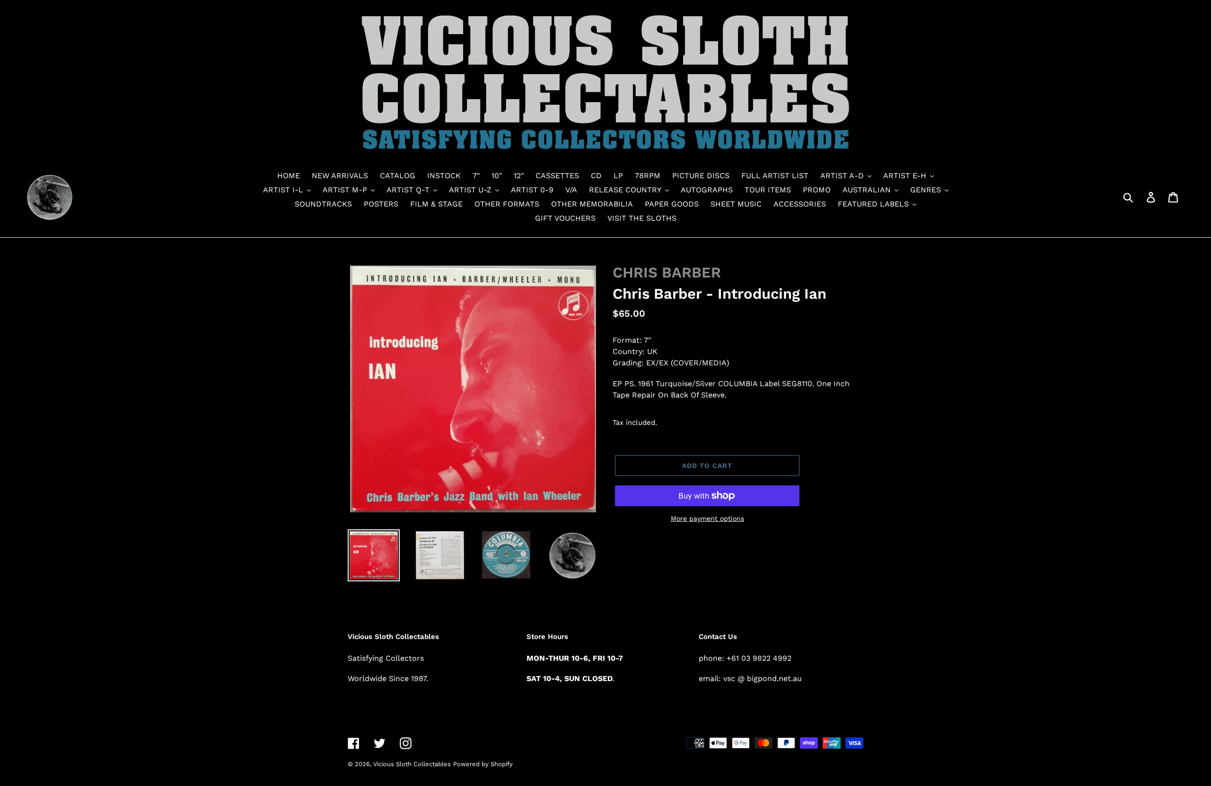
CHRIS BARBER (667, 272)
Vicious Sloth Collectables (412, 764)
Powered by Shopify (483, 764)
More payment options (707, 518)
